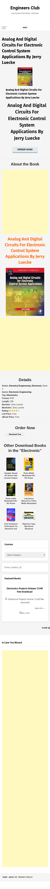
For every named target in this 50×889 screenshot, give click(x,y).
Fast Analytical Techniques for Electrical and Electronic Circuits (10, 528)
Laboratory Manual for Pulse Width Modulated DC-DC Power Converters (28, 503)
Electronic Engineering (20, 392)
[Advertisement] (25, 202)
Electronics (12, 395)
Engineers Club (24, 7)
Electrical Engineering (20, 386)
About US (13, 877)
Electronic (37, 386)
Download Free (15, 434)
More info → (40, 608)
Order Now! (25, 149)
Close (44, 628)
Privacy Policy (25, 877)
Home (5, 877)
